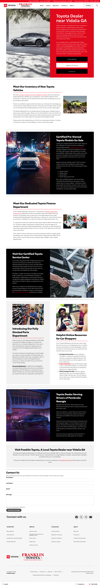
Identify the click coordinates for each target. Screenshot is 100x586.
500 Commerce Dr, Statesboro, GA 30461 (63, 1)
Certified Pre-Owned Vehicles (14, 538)
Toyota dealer (69, 46)
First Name (10, 477)
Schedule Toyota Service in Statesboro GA (36, 534)
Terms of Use (57, 571)
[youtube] (91, 517)
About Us (76, 531)
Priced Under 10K (11, 541)
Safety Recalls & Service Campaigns (42, 575)
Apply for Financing (72, 65)
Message (9, 494)
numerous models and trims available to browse (33, 95)
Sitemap (50, 571)
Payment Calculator (56, 538)
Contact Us (72, 71)
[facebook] (77, 517)
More (72, 6)
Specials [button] (55, 6)
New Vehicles (10, 531)
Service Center (33, 531)
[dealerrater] (86, 517)
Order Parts (32, 541)
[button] (97, 5)
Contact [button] (88, 5)
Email (8, 489)
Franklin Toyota (11, 573)
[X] (81, 517)
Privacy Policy (33, 571)
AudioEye (56, 575)
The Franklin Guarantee (80, 541)
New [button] (42, 6)
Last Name (9, 483)
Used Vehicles (10, 534)
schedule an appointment (21, 292)
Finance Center (55, 531)
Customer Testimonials (80, 538)
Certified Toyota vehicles (77, 147)
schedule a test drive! (66, 460)
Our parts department (19, 366)
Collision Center (33, 545)
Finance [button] (64, 6)
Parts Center (32, 538)
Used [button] (48, 6)
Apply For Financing (56, 534)
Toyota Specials (71, 59)
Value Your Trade (55, 541)
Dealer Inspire (89, 573)
